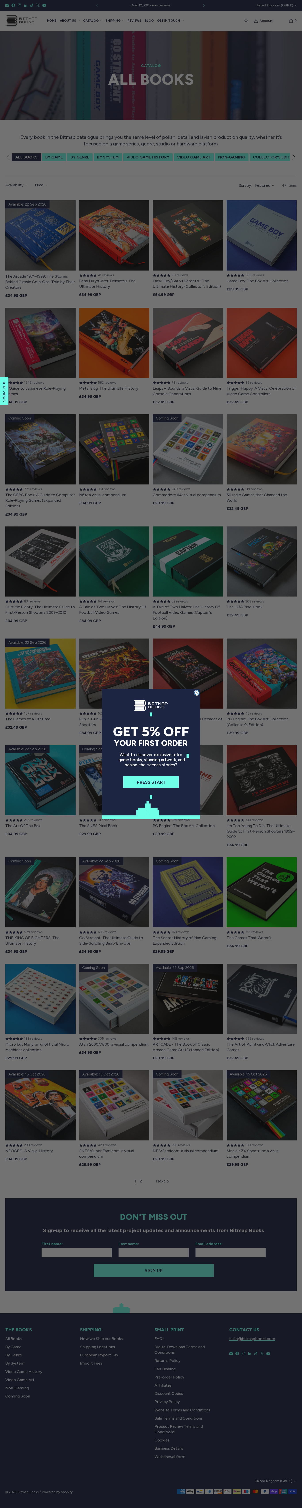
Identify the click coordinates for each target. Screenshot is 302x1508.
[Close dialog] (197, 693)
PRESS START (151, 782)
